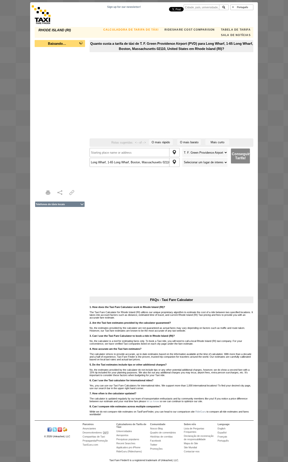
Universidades (124, 431)
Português (223, 440)
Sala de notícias (236, 35)
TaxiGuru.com (90, 444)
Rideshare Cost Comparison (189, 29)
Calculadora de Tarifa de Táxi (130, 29)
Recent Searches (125, 443)
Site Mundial (190, 447)
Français (222, 436)
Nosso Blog (156, 428)
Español (222, 432)
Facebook (155, 440)
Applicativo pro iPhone (128, 447)
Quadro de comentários (163, 432)
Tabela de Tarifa (236, 29)
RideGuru (200, 411)
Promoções (156, 448)
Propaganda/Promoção (95, 440)
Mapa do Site (191, 443)
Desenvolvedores (92, 432)
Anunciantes (89, 428)
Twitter (153, 444)
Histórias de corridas (161, 436)
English (221, 428)
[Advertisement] (60, 116)
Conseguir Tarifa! (241, 156)
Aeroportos (122, 435)
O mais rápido (161, 142)
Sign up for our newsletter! (124, 7)
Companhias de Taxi (94, 436)
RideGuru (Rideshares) (129, 451)
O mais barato (189, 142)
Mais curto (217, 142)
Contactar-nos (192, 451)
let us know (153, 401)
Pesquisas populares (127, 439)
